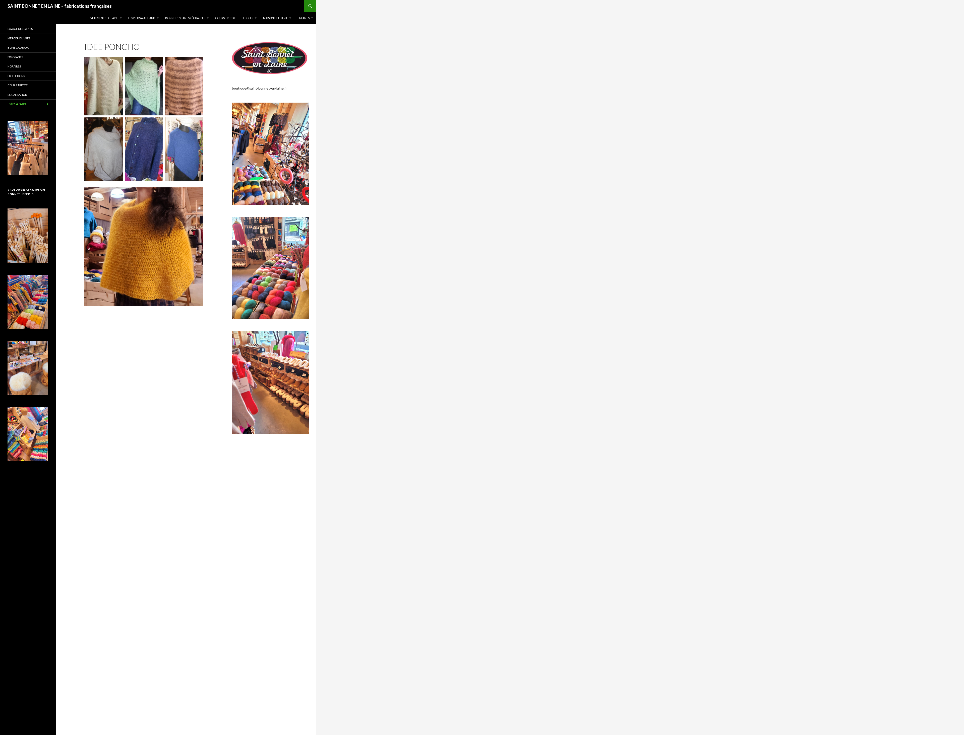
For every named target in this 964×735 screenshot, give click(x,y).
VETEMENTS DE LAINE (104, 18)
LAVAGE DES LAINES (20, 28)
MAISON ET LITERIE (275, 18)
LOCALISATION (17, 94)
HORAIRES (14, 66)
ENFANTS (304, 18)
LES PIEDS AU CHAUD (141, 18)
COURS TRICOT (225, 18)
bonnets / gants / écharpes (185, 18)
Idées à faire (17, 104)
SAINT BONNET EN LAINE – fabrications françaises (60, 6)
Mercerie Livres (19, 38)
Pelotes (247, 18)
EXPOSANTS (15, 57)
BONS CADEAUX (18, 47)
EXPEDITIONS (16, 76)
